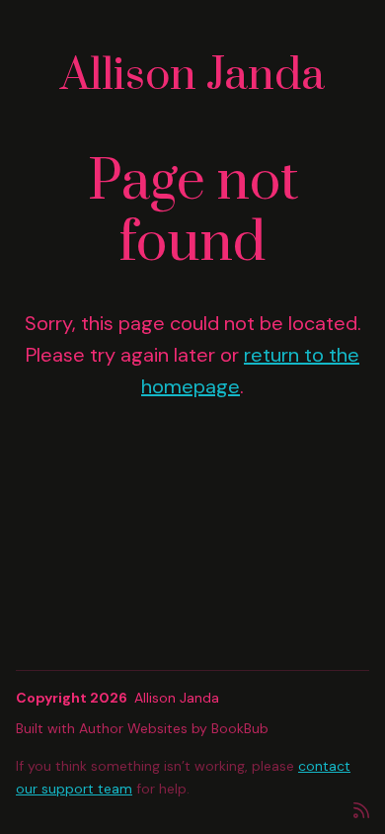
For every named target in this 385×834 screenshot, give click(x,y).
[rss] (361, 808)
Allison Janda (192, 75)
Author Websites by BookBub (174, 728)
